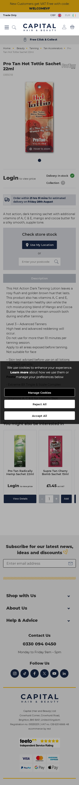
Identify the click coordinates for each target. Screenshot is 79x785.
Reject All (40, 404)
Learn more (19, 372)
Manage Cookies (39, 392)
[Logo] (39, 27)
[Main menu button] (7, 27)
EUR (68, 15)
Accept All (39, 415)
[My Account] (64, 27)
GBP (53, 15)
